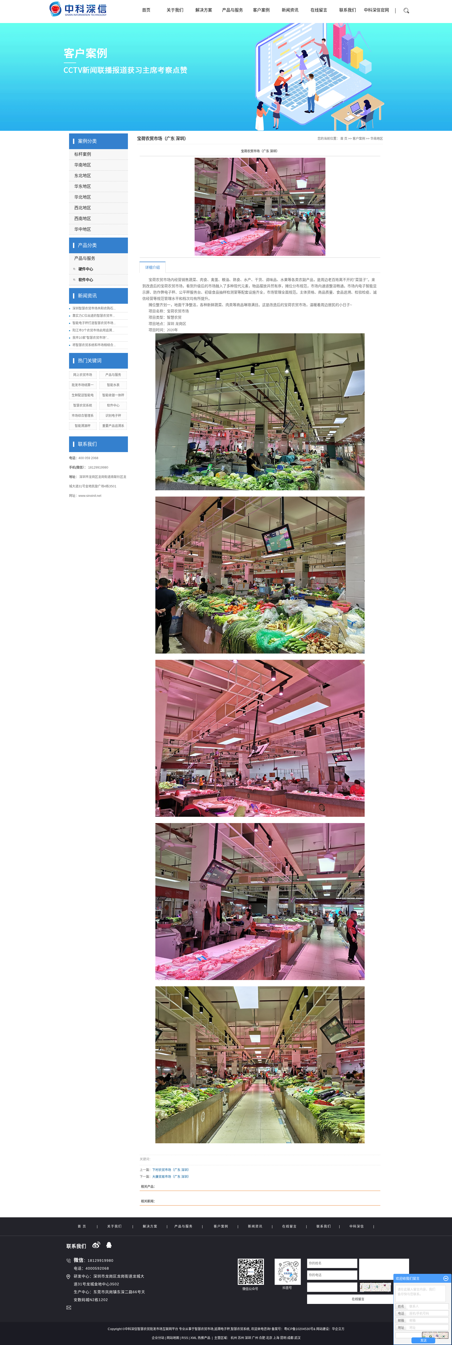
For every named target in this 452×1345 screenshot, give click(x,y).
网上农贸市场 (82, 375)
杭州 (234, 1338)
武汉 (297, 1338)
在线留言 (318, 10)
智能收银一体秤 (113, 395)
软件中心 (85, 280)
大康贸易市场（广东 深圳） (171, 1177)
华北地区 (82, 197)
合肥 (262, 1338)
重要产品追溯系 (113, 426)
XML (193, 1338)
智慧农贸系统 (82, 405)
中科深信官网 (376, 10)
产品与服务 (232, 10)
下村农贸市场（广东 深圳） (171, 1170)
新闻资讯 (290, 10)
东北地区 (82, 175)
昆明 (283, 1338)
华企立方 (338, 1329)
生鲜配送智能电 (83, 395)
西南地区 (82, 218)
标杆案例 (82, 154)
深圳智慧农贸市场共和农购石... (94, 308)
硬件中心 (85, 269)
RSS (185, 1338)
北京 (269, 1338)
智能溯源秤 (83, 426)
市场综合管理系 (83, 416)
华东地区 (82, 186)
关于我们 (175, 10)
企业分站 (158, 1338)
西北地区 (82, 208)
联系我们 (347, 10)
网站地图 (173, 1338)
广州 (255, 1338)
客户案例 (261, 10)
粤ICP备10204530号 (298, 1329)
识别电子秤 (113, 416)
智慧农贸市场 (204, 1329)
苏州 (241, 1338)
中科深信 (356, 1226)
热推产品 (204, 1338)
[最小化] (445, 1278)
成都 (290, 1338)
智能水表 (113, 385)
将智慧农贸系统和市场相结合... (94, 345)
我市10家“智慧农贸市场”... (90, 338)
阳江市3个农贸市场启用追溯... (93, 330)
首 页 (343, 138)
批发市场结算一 (83, 385)
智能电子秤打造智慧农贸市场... (94, 323)
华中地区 (82, 229)
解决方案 (203, 10)
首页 (146, 10)
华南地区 (82, 165)
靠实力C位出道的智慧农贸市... (93, 316)
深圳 (248, 1338)
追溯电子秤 (222, 1329)
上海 (276, 1338)
